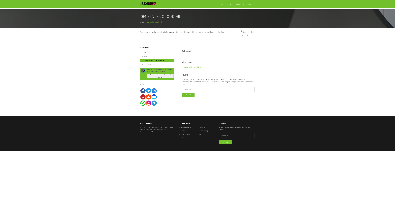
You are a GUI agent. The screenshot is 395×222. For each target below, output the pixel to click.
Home (220, 4)
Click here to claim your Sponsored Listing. (160, 76)
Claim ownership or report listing (154, 60)
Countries (240, 4)
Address (146, 53)
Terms (183, 131)
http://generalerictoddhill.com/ (192, 67)
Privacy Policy (185, 134)
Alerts (146, 57)
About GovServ (186, 127)
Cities (229, 4)
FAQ (182, 138)
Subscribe (188, 95)
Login (250, 4)
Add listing (204, 131)
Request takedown (149, 65)
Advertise (203, 127)
